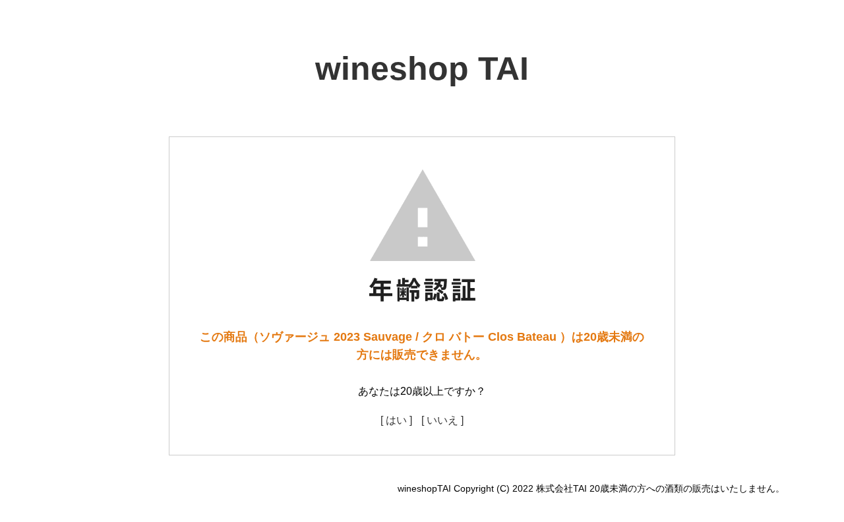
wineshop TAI (422, 68)
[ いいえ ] (442, 420)
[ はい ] (396, 420)
